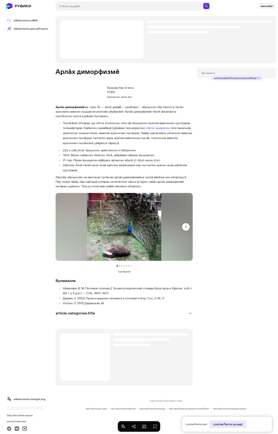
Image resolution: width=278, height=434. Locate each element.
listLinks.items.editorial (123, 408)
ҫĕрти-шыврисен (158, 128)
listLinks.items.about (20, 415)
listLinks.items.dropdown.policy (229, 408)
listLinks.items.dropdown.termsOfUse (189, 408)
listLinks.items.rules (96, 408)
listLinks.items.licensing (152, 408)
